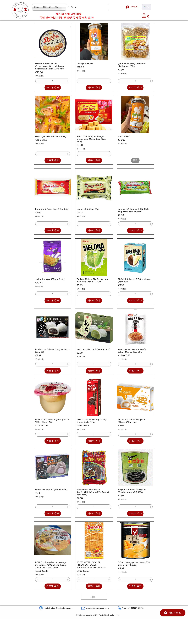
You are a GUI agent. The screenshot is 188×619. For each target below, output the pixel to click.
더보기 (94, 596)
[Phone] (120, 608)
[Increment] (67, 81)
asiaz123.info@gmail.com (97, 608)
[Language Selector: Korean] (146, 7)
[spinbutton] (52, 81)
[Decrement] (37, 81)
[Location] (41, 608)
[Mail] (83, 608)
